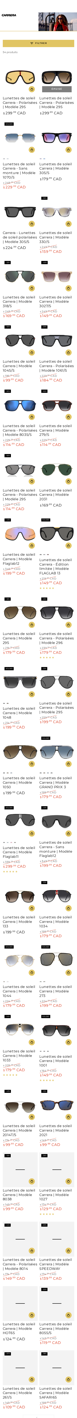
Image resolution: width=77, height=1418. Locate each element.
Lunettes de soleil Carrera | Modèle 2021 (55, 1130)
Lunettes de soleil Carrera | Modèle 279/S (55, 430)
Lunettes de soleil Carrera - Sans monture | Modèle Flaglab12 (55, 849)
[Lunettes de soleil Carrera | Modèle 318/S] (20, 276)
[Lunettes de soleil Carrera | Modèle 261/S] (20, 1367)
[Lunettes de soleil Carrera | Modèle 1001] (56, 1030)
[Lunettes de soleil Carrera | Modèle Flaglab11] (20, 821)
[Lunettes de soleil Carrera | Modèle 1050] (20, 752)
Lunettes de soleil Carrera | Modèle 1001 (55, 1061)
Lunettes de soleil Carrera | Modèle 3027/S (55, 301)
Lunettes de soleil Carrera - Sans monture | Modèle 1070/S (19, 170)
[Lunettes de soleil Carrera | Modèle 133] (20, 896)
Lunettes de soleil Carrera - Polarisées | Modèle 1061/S (56, 365)
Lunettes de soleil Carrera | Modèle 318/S (19, 301)
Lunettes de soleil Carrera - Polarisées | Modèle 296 (56, 638)
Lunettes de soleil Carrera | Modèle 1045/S (19, 365)
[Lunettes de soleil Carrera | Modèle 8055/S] (56, 1303)
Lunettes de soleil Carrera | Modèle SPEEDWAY (55, 1264)
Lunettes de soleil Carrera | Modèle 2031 (55, 494)
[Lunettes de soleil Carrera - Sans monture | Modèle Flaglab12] (56, 821)
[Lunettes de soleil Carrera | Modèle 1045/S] (20, 340)
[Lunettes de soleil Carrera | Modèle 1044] (20, 961)
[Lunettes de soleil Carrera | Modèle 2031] (56, 469)
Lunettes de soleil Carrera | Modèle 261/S (19, 1393)
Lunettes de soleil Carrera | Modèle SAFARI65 (55, 1393)
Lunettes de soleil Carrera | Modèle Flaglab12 (19, 559)
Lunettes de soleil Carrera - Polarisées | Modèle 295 (20, 102)
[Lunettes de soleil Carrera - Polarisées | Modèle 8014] (20, 1239)
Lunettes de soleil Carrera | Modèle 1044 (19, 991)
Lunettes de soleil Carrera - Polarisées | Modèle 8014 (20, 1264)
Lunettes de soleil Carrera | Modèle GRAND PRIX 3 (55, 782)
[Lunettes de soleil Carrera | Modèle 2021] (56, 1105)
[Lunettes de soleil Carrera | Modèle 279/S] (56, 405)
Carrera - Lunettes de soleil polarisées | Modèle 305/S (20, 237)
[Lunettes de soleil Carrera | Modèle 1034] (56, 896)
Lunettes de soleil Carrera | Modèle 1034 (55, 921)
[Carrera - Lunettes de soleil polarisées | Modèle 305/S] (20, 212)
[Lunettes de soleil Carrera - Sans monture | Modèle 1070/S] (20, 138)
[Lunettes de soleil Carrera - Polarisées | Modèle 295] (20, 77)
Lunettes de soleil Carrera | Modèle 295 (19, 638)
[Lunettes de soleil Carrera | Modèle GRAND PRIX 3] (56, 752)
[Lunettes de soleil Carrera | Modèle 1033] (20, 1030)
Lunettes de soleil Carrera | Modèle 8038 (19, 1194)
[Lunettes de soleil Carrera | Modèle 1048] (20, 682)
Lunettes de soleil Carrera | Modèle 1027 (55, 1194)
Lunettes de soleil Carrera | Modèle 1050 (19, 782)
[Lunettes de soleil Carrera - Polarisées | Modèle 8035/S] (20, 405)
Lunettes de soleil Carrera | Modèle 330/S (55, 237)
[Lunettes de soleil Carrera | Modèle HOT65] (20, 1303)
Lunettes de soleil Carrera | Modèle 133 (19, 921)
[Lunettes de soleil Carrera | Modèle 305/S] (56, 138)
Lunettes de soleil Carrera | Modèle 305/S (55, 168)
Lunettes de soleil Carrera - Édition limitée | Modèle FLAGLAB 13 (55, 566)
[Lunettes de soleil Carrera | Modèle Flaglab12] (20, 534)
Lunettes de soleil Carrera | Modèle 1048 (19, 712)
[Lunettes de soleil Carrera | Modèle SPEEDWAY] (56, 1239)
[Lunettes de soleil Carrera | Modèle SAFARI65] (56, 1367)
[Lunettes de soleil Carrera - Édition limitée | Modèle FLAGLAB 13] (56, 534)
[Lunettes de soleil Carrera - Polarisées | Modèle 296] (56, 613)
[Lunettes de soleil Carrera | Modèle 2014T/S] (20, 1105)
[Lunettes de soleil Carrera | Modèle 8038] (20, 1169)
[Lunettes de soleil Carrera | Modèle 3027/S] (56, 276)
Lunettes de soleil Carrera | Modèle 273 (55, 991)
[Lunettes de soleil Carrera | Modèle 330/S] (56, 212)
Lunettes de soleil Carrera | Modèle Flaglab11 (19, 852)
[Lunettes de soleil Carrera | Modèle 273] (56, 961)
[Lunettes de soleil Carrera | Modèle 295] (20, 613)
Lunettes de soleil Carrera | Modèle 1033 (19, 1055)
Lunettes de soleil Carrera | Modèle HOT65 (19, 1328)
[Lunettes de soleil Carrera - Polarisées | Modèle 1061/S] (56, 340)
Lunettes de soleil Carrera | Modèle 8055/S (55, 1328)
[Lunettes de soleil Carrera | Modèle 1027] (56, 1169)
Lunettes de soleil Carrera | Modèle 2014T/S (19, 1130)
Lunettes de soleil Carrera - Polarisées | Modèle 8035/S (20, 430)
